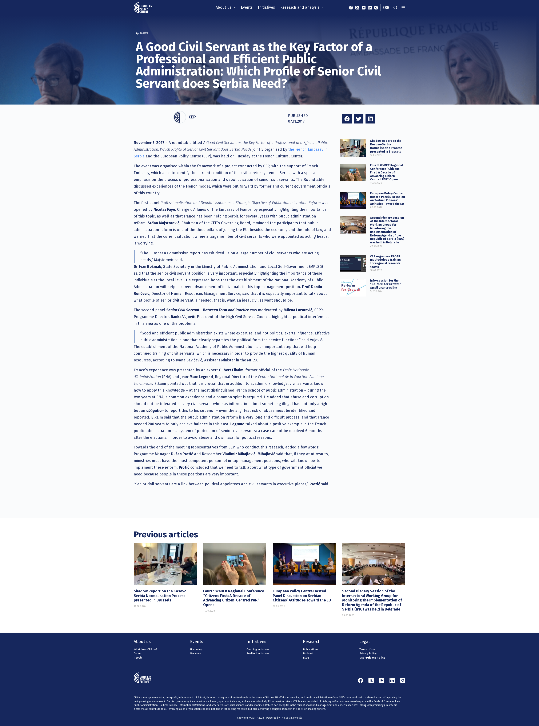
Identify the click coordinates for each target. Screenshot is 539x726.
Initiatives (266, 7)
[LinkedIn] (370, 7)
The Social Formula (291, 717)
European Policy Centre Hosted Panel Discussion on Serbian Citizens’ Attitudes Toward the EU (387, 199)
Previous (195, 653)
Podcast (308, 653)
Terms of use (367, 649)
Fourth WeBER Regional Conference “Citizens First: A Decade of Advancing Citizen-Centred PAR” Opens (386, 172)
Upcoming (196, 649)
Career (138, 653)
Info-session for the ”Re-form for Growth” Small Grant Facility (385, 284)
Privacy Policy (367, 653)
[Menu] (403, 7)
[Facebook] (351, 7)
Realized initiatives (258, 653)
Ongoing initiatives (258, 649)
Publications (310, 649)
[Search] (395, 7)
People (138, 657)
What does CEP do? (145, 649)
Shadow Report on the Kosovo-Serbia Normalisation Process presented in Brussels (386, 146)
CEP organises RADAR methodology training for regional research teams (385, 262)
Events (247, 7)
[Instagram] (376, 7)
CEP (192, 116)
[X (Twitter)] (357, 7)
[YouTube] (364, 7)
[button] (347, 118)
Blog (306, 657)
